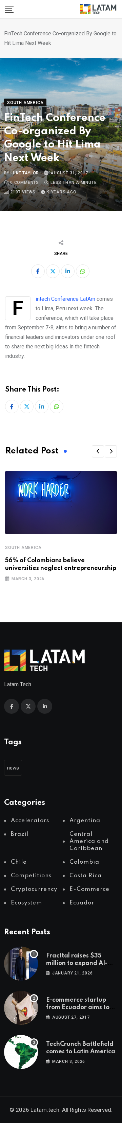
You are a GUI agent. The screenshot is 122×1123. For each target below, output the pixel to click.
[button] (98, 451)
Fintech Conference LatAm (65, 299)
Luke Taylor (25, 173)
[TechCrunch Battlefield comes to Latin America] (21, 1052)
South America (23, 547)
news (13, 768)
